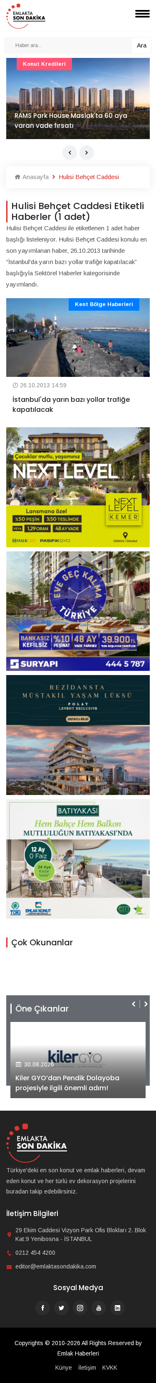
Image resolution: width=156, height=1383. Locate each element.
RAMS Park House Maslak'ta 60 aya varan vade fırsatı (71, 120)
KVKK (109, 1367)
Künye (63, 1367)
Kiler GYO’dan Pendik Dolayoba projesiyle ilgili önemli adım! (67, 1083)
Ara (141, 45)
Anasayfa (35, 176)
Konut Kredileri (44, 64)
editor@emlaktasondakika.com (55, 1266)
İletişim (87, 1367)
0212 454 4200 (35, 1252)
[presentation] (69, 152)
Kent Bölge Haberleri (104, 304)
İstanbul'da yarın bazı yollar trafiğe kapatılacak (71, 404)
